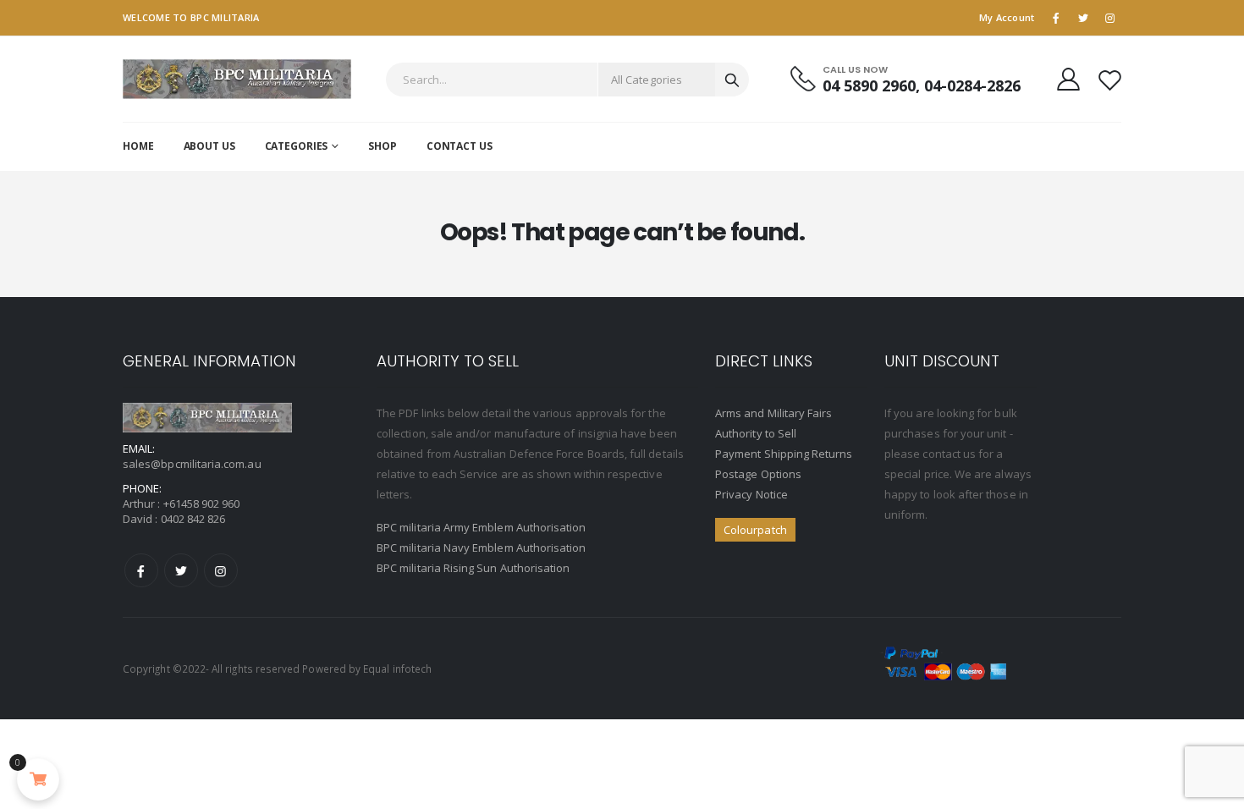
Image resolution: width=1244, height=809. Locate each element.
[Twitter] (181, 570)
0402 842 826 (193, 518)
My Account (1007, 17)
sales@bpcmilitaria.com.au (192, 463)
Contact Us (460, 146)
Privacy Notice (751, 494)
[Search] (732, 79)
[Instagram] (221, 570)
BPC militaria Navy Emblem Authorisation (481, 547)
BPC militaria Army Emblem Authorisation (481, 527)
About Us (209, 146)
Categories (296, 146)
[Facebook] (141, 570)
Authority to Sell (755, 433)
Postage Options (758, 474)
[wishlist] (1109, 79)
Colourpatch (755, 529)
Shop (382, 146)
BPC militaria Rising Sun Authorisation (473, 567)
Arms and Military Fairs (774, 413)
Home (138, 146)
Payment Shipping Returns (784, 453)
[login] (1068, 79)
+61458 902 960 (201, 503)
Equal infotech (397, 668)
